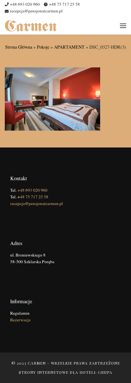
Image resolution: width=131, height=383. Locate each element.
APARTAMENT (69, 47)
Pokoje (43, 47)
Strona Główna (18, 47)
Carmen (37, 363)
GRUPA (105, 372)
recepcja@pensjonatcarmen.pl (36, 203)
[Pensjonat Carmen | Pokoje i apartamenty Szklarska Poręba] (31, 25)
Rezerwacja (20, 320)
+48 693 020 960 (32, 190)
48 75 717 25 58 (34, 197)
